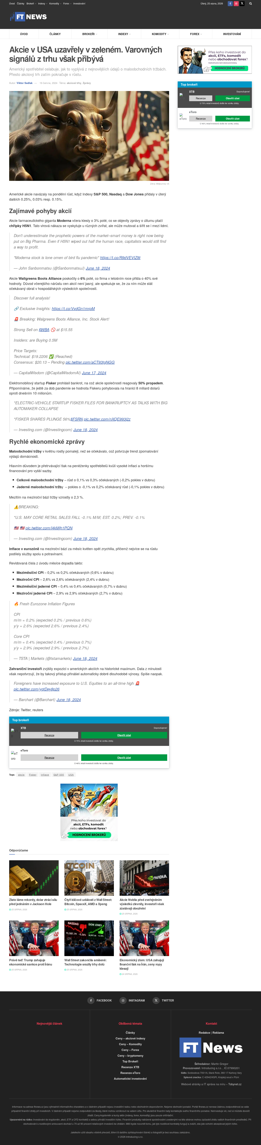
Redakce (204, 1032)
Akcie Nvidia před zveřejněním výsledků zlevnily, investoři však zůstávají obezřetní (142, 903)
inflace (45, 774)
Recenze (49, 735)
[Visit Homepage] (28, 16)
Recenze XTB (130, 1067)
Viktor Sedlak (24, 83)
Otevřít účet (124, 735)
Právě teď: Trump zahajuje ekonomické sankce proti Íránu (30, 962)
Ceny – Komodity (130, 1044)
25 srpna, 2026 (19, 909)
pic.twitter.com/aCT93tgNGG (90, 362)
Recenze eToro (130, 1073)
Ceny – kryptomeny (130, 1055)
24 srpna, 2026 (129, 973)
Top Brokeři (130, 1061)
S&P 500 (58, 774)
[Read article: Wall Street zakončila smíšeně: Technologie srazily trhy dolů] (89, 938)
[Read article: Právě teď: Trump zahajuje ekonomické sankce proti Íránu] (34, 938)
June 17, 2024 (94, 372)
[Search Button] (250, 3)
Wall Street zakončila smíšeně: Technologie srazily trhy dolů (85, 962)
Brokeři (30, 3)
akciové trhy (74, 83)
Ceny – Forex (130, 1050)
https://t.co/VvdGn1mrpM (73, 308)
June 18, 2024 (98, 268)
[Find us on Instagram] (236, 3)
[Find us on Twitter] (242, 3)
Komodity (54, 3)
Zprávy (87, 83)
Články (20, 3)
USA (71, 774)
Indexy (41, 3)
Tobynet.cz (235, 1084)
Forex (66, 3)
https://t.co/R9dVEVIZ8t (120, 257)
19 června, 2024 (48, 83)
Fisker (32, 774)
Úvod (12, 3)
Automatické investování (130, 1078)
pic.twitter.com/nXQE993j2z (107, 419)
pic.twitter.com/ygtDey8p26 (36, 689)
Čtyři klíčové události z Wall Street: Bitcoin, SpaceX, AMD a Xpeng (88, 901)
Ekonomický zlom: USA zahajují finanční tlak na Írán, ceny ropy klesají (142, 964)
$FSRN (77, 419)
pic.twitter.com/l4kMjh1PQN (49, 528)
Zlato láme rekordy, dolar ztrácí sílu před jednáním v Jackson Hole (33, 901)
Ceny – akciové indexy (130, 1038)
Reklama (218, 1032)
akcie (21, 774)
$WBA (44, 329)
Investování (79, 3)
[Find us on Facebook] (230, 3)
